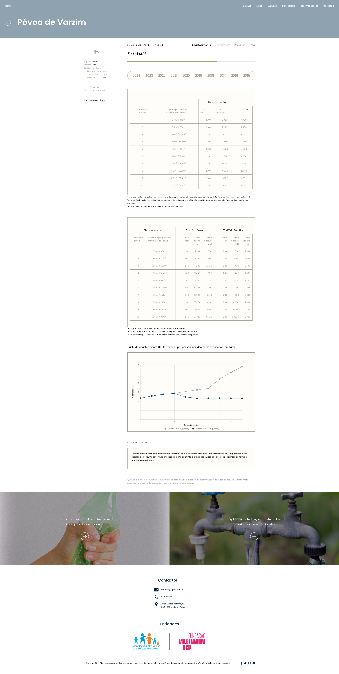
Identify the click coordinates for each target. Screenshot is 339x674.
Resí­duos (239, 45)
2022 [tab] (161, 75)
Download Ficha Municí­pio (98, 89)
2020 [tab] (186, 75)
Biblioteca (328, 5)
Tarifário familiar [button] (92, 68)
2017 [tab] (222, 75)
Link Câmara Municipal (94, 100)
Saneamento (222, 45)
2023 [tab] (149, 75)
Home (8, 5)
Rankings (246, 5)
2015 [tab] (246, 75)
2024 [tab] (136, 75)
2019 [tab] (198, 75)
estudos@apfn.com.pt (172, 589)
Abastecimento (201, 45)
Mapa (259, 5)
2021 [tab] (174, 75)
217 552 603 (166, 596)
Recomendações (309, 5)
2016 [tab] (234, 75)
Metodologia (288, 5)
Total (252, 45)
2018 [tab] (210, 75)
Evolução (272, 5)
